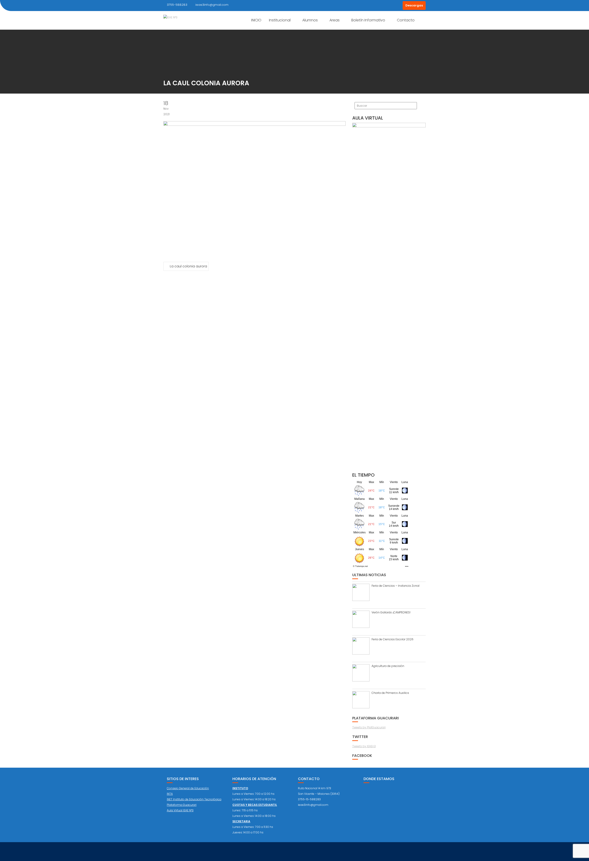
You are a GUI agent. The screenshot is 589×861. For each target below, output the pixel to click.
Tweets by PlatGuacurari (369, 727)
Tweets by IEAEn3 (364, 746)
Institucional (280, 20)
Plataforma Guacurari (181, 805)
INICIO (256, 20)
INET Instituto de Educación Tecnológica (194, 799)
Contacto (406, 20)
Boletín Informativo (368, 20)
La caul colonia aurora (188, 266)
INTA (170, 794)
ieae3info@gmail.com (211, 5)
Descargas (414, 5)
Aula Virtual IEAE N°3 (180, 810)
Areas (334, 20)
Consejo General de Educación (188, 788)
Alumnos (310, 20)
